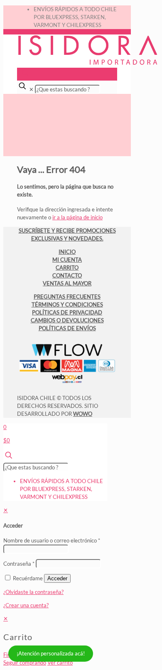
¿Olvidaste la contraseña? (33, 592)
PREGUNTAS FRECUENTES (67, 296)
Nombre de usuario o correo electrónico (51, 540)
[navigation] (81, 641)
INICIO (67, 251)
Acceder (57, 578)
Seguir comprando (24, 662)
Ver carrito (60, 662)
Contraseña (18, 563)
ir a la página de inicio (77, 217)
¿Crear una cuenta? (26, 605)
